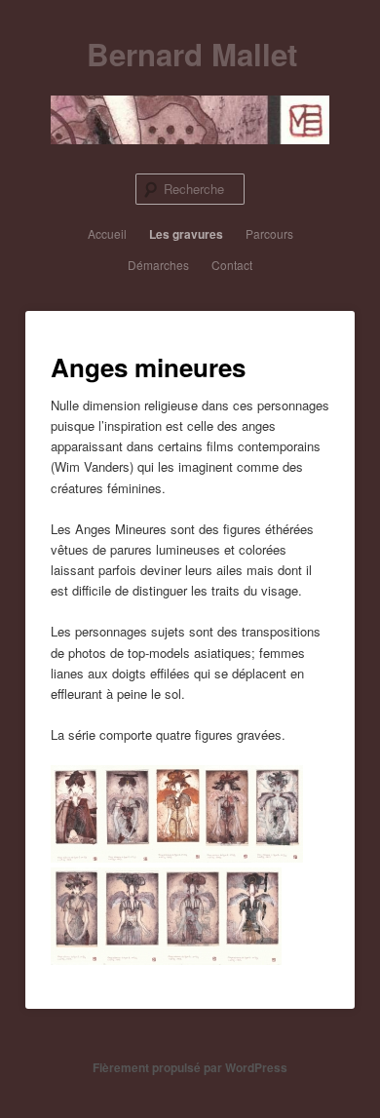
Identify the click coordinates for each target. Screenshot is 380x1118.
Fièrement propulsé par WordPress (190, 1067)
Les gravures (186, 234)
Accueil (107, 233)
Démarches (158, 264)
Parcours (269, 233)
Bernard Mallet (192, 54)
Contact (231, 264)
